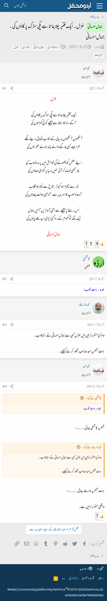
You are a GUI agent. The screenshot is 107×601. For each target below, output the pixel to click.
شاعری (26, 47)
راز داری (73, 578)
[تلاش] (6, 6)
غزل (16, 47)
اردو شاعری (53, 47)
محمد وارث (84, 305)
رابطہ (101, 578)
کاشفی (86, 259)
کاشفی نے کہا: (93, 398)
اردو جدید (84, 569)
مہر (98, 569)
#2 (4, 279)
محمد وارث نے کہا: (91, 447)
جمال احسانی (38, 47)
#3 (4, 325)
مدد (63, 578)
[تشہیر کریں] (11, 89)
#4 (4, 387)
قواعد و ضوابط (88, 578)
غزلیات (99, 55)
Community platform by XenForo (61, 590)
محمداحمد (98, 47)
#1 (4, 89)
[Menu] (99, 6)
